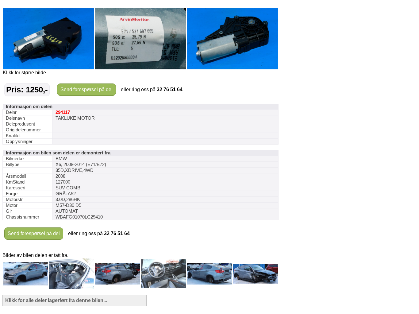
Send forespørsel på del (86, 89)
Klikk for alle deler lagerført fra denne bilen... (56, 300)
